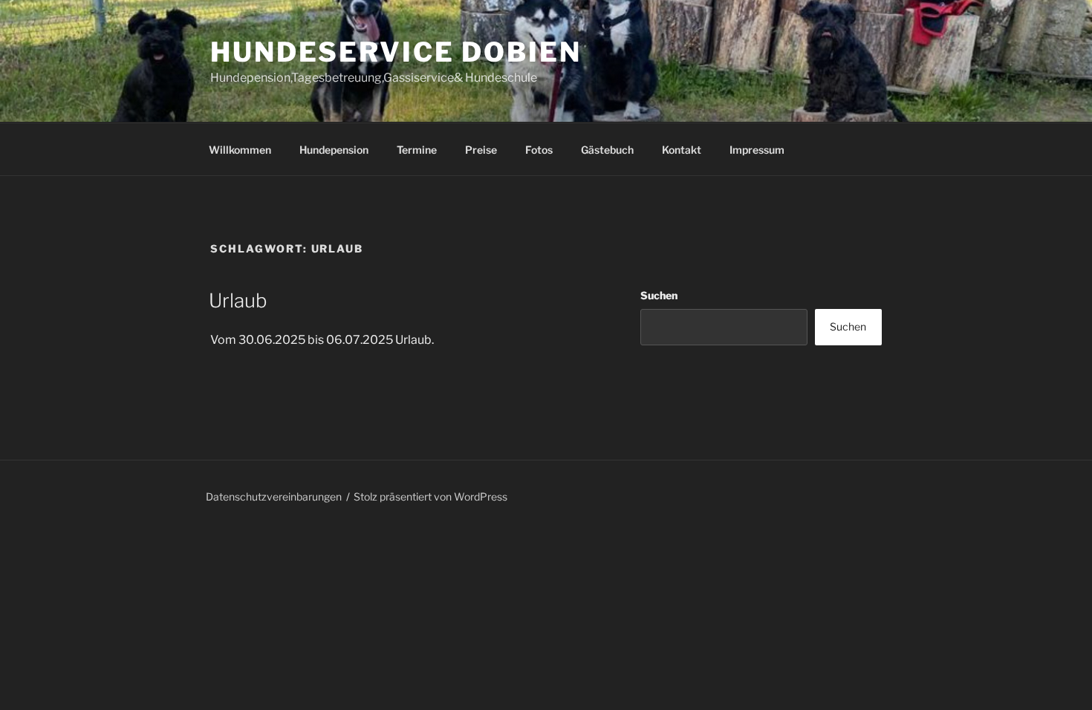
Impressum (756, 149)
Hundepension (333, 149)
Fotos (539, 149)
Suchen (658, 295)
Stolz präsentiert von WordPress (430, 496)
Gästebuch (607, 149)
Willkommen (240, 149)
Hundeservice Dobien (396, 52)
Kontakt (681, 149)
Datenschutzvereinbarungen (274, 496)
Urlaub (238, 300)
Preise (481, 149)
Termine (417, 149)
